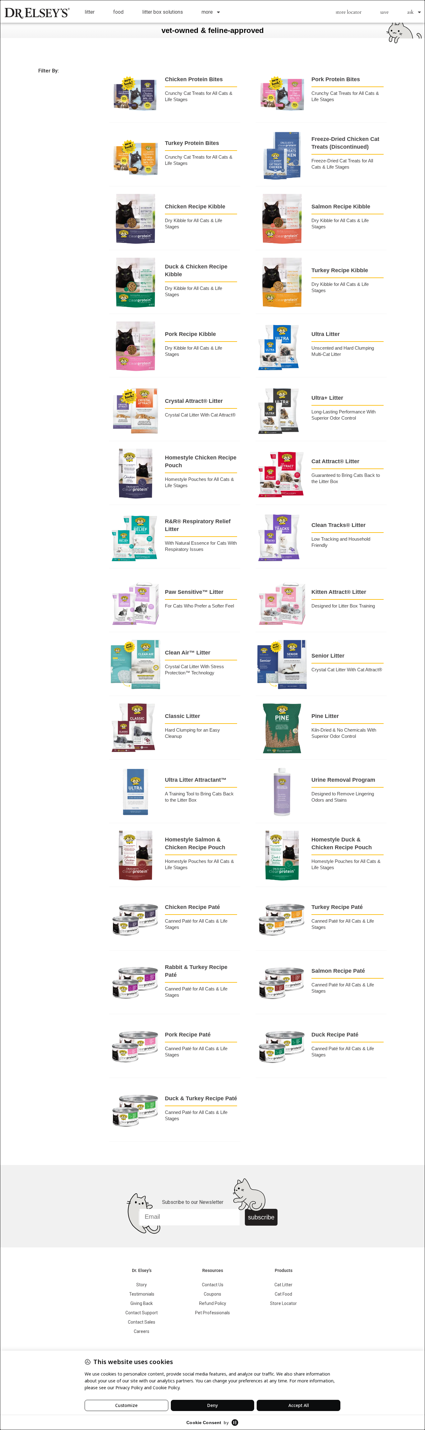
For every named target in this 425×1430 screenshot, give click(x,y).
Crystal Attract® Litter (194, 401)
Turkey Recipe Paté (337, 907)
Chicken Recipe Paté (192, 907)
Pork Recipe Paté (188, 1035)
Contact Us (212, 1284)
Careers (141, 1331)
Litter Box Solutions (162, 12)
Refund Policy (212, 1303)
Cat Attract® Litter (335, 461)
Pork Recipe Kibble (190, 334)
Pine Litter (325, 716)
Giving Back (141, 1303)
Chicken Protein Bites (194, 79)
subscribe (261, 1217)
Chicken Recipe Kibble (195, 206)
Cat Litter (283, 1284)
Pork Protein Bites (335, 79)
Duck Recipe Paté (334, 1035)
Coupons (212, 1294)
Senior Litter (327, 656)
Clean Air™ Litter (187, 653)
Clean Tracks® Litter (338, 525)
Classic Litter (182, 716)
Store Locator (349, 12)
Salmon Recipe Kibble (340, 206)
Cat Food (283, 1294)
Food (118, 12)
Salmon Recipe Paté (338, 971)
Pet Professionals (212, 1312)
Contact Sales (141, 1322)
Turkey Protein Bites (192, 143)
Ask (410, 12)
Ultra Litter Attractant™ (196, 780)
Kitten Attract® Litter (338, 592)
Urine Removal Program (343, 780)
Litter (90, 12)
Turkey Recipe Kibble (339, 270)
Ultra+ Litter (327, 398)
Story (141, 1284)
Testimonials (141, 1294)
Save (384, 12)
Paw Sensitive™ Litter (194, 592)
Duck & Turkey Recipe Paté (201, 1098)
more (207, 12)
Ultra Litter (325, 334)
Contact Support (141, 1312)
